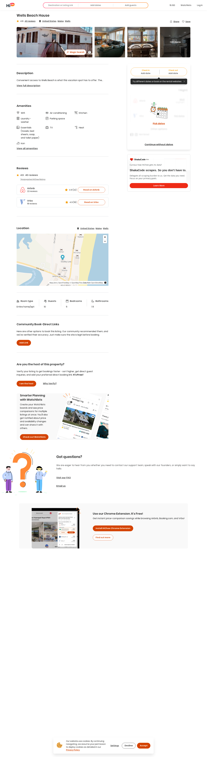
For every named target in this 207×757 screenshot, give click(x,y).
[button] (172, 5)
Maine (61, 21)
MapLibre (53, 282)
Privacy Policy (73, 750)
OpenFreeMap (63, 282)
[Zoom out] (105, 241)
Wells (67, 21)
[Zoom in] (105, 237)
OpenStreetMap (97, 282)
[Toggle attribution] (105, 282)
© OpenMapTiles (76, 282)
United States (49, 21)
